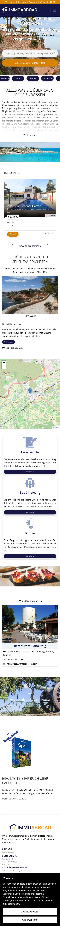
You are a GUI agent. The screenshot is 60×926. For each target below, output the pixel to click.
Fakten (33, 78)
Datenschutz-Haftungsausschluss (16, 870)
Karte (18, 78)
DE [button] (54, 2)
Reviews (22, 2)
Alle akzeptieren (30, 920)
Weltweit (44, 2)
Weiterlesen (29, 135)
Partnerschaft (7, 859)
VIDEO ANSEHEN (30, 708)
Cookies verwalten (30, 912)
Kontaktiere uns (8, 852)
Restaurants (47, 78)
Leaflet (56, 427)
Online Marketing (9, 861)
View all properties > (30, 245)
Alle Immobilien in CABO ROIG (30, 63)
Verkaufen (10, 2)
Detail (13, 234)
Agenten (33, 2)
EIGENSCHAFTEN (12, 172)
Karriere (5, 864)
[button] (30, 391)
